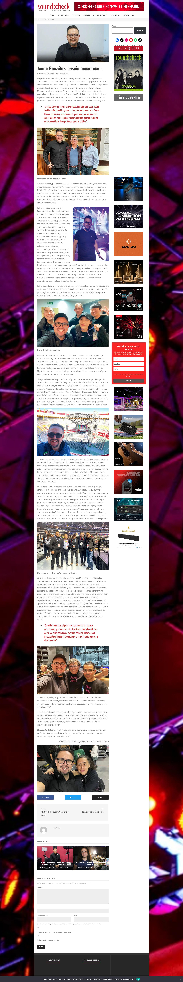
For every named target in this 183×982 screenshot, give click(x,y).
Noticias (75, 15)
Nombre (40, 907)
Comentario (40, 887)
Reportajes (62, 15)
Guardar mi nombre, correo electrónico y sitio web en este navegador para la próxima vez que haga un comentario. (70, 924)
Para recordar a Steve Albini (93, 810)
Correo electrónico (42, 915)
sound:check (41, 73)
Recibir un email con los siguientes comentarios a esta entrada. (54, 932)
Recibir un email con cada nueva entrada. (48, 940)
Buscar (115, 26)
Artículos (101, 15)
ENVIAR (128, 380)
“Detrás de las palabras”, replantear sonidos (55, 812)
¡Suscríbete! (128, 15)
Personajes (88, 15)
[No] (181, 979)
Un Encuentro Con (53, 73)
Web (75, 915)
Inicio (52, 15)
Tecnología (114, 15)
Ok (138, 979)
